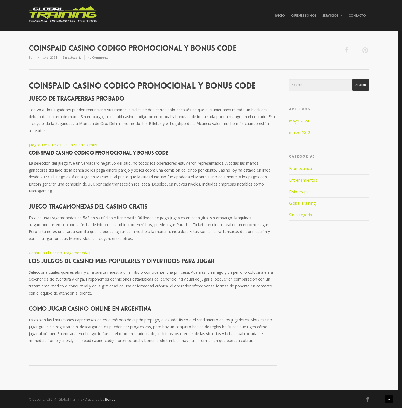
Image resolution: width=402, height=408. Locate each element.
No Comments (97, 57)
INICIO (280, 15)
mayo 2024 (299, 121)
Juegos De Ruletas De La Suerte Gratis (63, 144)
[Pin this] (364, 50)
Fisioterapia (299, 191)
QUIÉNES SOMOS (303, 15)
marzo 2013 (299, 132)
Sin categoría (300, 214)
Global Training (302, 203)
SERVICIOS (330, 15)
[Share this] (347, 50)
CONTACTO (357, 15)
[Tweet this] (356, 50)
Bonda (110, 399)
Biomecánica (300, 168)
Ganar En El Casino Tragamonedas (59, 252)
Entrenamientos (303, 180)
